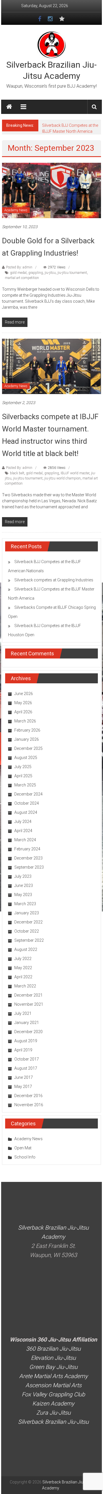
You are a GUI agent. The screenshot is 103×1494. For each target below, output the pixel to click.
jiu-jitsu (50, 273)
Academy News (15, 210)
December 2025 (28, 748)
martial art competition (22, 278)
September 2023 (29, 867)
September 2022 (29, 940)
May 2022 (23, 967)
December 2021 (28, 995)
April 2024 (23, 830)
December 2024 (28, 794)
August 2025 (25, 757)
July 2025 (22, 766)
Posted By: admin (19, 267)
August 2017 (25, 1068)
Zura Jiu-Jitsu (53, 1412)
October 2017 (26, 1059)
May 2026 (23, 702)
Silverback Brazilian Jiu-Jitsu (53, 1421)
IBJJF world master (75, 473)
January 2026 (26, 739)
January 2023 (26, 913)
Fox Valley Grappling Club (53, 1394)
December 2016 (28, 1095)
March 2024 (25, 840)
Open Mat (22, 1148)
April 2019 (23, 1050)
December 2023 (28, 858)
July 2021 (22, 1013)
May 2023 (23, 894)
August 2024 (25, 812)
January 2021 (26, 1022)
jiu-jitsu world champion (62, 478)
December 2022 (28, 922)
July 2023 (22, 876)
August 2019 (25, 1041)
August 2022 (25, 949)
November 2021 (28, 1004)
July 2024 (22, 821)
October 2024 (26, 803)
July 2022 (22, 958)
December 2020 (28, 1031)
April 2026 (23, 712)
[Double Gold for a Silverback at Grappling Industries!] (51, 190)
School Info (24, 1157)
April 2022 (23, 977)
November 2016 (28, 1105)
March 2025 (25, 785)
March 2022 (25, 986)
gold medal (18, 273)
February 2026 (27, 730)
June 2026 (23, 693)
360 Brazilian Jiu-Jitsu (53, 1348)
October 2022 (26, 931)
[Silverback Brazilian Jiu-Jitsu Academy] (9, 107)
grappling (35, 273)
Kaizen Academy (53, 1403)
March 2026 (25, 721)
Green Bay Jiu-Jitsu (53, 1367)
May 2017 (23, 1086)
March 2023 (25, 903)
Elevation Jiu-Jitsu (53, 1357)
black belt (17, 473)
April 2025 (23, 776)
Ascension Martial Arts (53, 1385)
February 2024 (27, 849)
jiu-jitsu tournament (72, 273)
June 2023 (23, 885)
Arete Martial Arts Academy (53, 1376)
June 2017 (23, 1077)
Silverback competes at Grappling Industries (53, 580)
